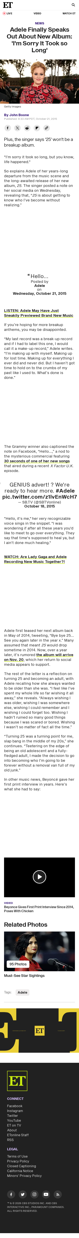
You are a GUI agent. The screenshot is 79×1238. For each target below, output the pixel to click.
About (12, 1130)
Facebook (14, 1106)
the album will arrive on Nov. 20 (38, 657)
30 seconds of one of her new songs (37, 461)
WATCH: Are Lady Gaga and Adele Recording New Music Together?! (35, 559)
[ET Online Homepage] (9, 5)
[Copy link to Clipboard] (46, 128)
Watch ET (69, 14)
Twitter (12, 1115)
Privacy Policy (18, 1161)
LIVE (9, 14)
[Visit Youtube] (46, 1194)
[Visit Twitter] (23, 1195)
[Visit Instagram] (34, 1195)
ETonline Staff (18, 1135)
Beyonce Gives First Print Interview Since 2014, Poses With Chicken (39, 909)
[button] (39, 877)
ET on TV (14, 1125)
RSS (10, 1140)
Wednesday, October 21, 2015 (39, 293)
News (39, 23)
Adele (39, 285)
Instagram (15, 1111)
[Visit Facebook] (11, 1195)
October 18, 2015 (39, 506)
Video (37, 14)
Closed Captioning (21, 1166)
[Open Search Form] (73, 5)
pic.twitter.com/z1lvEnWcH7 (39, 497)
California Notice (20, 1171)
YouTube (14, 1120)
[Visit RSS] (58, 1195)
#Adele (65, 491)
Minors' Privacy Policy (24, 1175)
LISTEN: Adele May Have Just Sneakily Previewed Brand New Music (38, 313)
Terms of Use (17, 1156)
